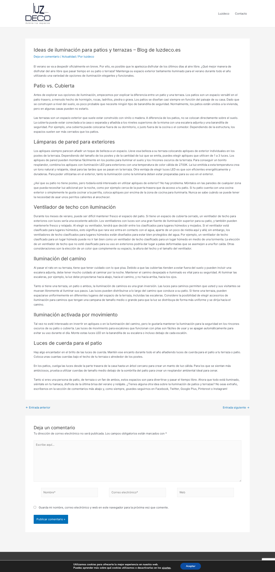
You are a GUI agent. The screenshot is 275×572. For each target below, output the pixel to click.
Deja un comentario (46, 56)
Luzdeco (223, 13)
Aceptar (190, 566)
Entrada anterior (38, 407)
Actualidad (69, 56)
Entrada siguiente (236, 407)
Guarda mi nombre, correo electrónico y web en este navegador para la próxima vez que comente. (104, 507)
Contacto (241, 13)
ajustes (166, 568)
